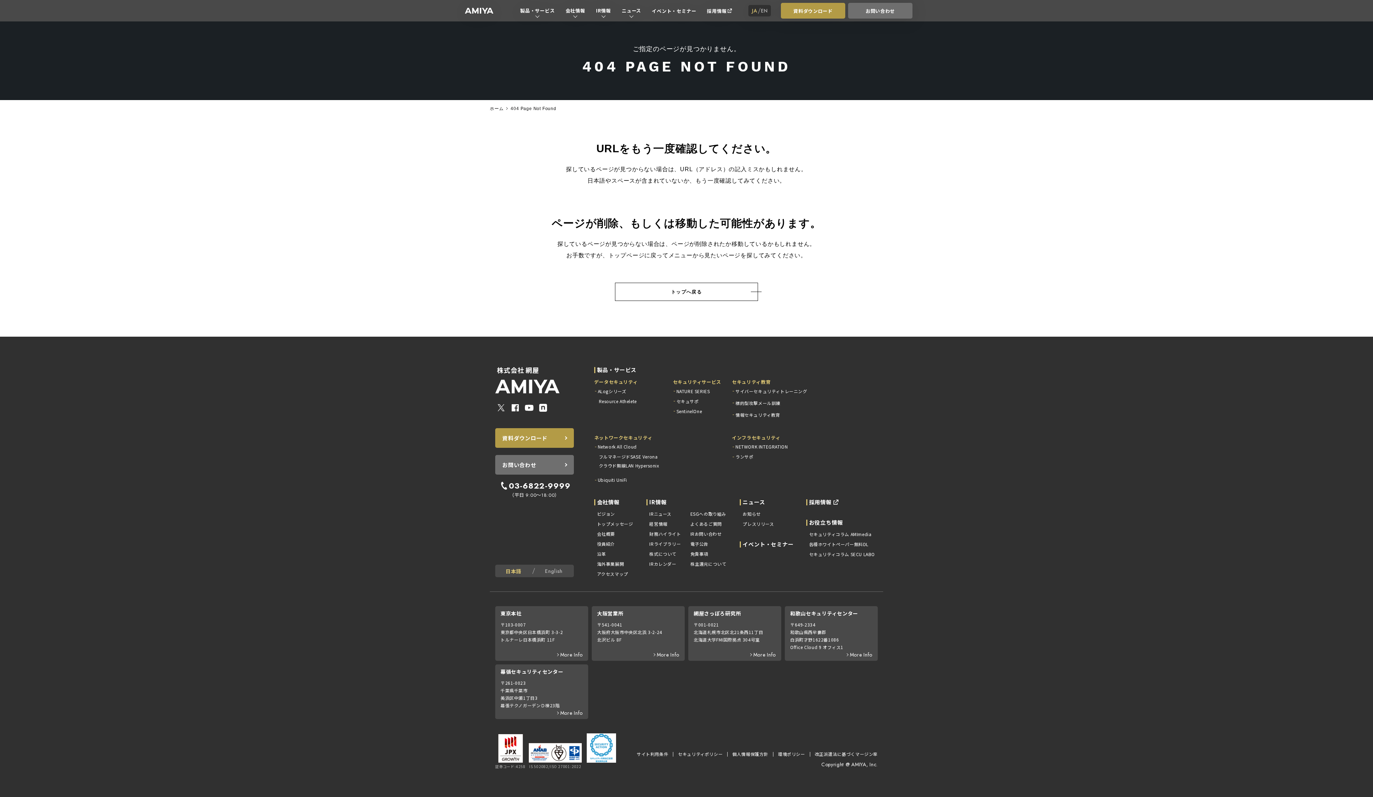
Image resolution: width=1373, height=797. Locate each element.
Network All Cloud (617, 447)
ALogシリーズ (612, 391)
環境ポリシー (791, 754)
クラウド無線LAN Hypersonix (629, 465)
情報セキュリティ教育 (757, 415)
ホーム (496, 108)
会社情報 (575, 10)
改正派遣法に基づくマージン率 (846, 754)
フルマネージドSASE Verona (628, 457)
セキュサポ (687, 401)
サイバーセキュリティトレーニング (771, 391)
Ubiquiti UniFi (612, 480)
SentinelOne (689, 411)
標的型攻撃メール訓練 (758, 403)
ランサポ (744, 457)
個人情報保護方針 (750, 754)
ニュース (631, 10)
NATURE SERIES (693, 391)
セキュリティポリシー (700, 754)
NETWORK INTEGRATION (761, 447)
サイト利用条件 (652, 754)
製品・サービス (537, 10)
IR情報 (603, 10)
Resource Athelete (618, 401)
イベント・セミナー (674, 11)
